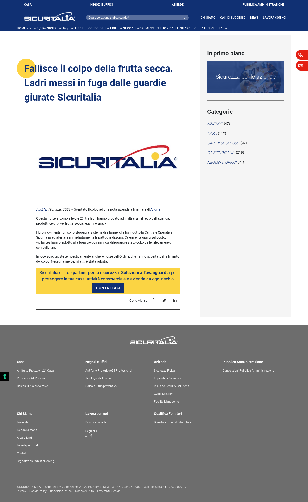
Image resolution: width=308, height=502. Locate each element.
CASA (28, 4)
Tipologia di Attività (98, 378)
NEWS (254, 17)
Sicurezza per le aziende (246, 76)
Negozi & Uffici (221, 162)
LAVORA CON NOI (274, 17)
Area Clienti (24, 437)
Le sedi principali (27, 445)
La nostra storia (27, 430)
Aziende (214, 124)
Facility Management (167, 401)
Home (21, 28)
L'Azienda (23, 422)
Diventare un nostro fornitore (172, 422)
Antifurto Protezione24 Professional (108, 370)
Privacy (21, 491)
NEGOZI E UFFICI (101, 4)
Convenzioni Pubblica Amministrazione (248, 370)
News (33, 28)
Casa (212, 133)
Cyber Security (163, 394)
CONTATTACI (108, 288)
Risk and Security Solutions (171, 386)
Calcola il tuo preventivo (32, 386)
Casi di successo (223, 143)
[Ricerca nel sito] (185, 17)
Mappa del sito (84, 491)
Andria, (41, 209)
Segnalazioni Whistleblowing (35, 461)
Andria (155, 209)
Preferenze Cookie (108, 491)
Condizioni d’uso (61, 491)
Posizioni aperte (95, 422)
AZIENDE (178, 4)
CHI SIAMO (208, 17)
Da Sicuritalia (54, 28)
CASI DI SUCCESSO (232, 17)
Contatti (22, 453)
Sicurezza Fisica (164, 370)
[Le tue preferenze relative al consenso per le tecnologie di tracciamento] (4, 376)
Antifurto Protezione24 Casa (35, 370)
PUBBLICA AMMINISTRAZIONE (263, 4)
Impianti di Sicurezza (167, 378)
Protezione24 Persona (31, 378)
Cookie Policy (38, 491)
